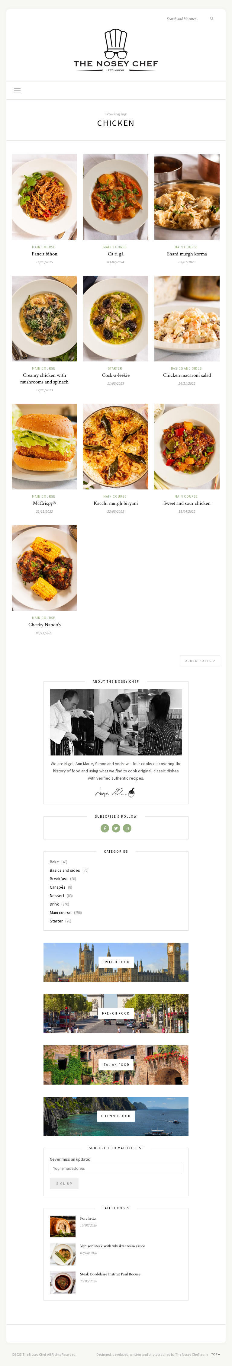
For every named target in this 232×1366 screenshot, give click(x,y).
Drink (54, 904)
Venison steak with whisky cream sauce (112, 1246)
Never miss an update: (70, 1159)
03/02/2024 (115, 262)
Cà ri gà (116, 254)
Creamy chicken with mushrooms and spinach (44, 378)
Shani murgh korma (187, 254)
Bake (54, 861)
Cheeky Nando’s (44, 624)
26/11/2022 (187, 383)
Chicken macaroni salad (187, 375)
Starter (115, 368)
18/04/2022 (187, 511)
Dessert (57, 895)
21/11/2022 (44, 511)
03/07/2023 (187, 262)
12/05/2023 (44, 390)
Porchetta (88, 1218)
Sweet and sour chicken (187, 503)
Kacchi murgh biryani (116, 503)
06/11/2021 (44, 632)
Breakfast (59, 878)
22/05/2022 (115, 511)
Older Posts (199, 661)
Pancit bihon (44, 254)
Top (214, 1354)
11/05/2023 (115, 383)
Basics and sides (186, 368)
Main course (43, 247)
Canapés (58, 887)
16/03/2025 (44, 262)
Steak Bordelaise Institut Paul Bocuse (110, 1274)
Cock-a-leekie (116, 375)
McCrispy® (44, 503)
